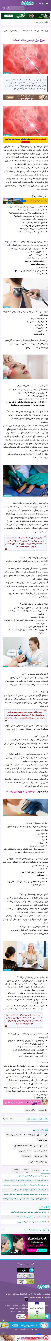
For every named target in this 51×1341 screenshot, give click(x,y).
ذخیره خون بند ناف (13, 1134)
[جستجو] (9, 8)
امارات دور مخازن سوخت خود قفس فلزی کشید (28, 1212)
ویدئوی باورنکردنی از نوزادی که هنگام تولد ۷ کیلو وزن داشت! (25, 1180)
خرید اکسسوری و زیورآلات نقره (35, 1134)
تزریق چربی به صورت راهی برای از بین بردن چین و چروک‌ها (25, 404)
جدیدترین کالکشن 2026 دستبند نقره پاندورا (30, 1145)
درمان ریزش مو (38, 270)
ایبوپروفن (28, 1040)
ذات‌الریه (41, 869)
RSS (12, 1311)
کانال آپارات (14, 1308)
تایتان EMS (26, 1156)
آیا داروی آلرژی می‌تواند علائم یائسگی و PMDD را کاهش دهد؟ (24, 1198)
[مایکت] (25, 1270)
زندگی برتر (20, 1311)
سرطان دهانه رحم (37, 318)
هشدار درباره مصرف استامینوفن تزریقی (31, 1221)
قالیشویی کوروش (40, 1151)
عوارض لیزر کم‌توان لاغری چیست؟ (20, 791)
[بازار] (25, 1281)
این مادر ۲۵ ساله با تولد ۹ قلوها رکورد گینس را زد (29, 1189)
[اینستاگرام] (24, 1318)
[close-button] (26, 1299)
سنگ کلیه (31, 258)
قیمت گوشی (42, 1140)
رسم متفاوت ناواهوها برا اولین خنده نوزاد (32, 1176)
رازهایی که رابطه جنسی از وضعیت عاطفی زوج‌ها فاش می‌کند (25, 1194)
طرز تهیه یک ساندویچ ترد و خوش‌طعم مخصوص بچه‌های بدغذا (24, 1185)
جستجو (15, 1305)
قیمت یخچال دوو (24, 1151)
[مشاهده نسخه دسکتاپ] (3, 8)
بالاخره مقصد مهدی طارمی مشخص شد (31, 1217)
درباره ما (7, 1305)
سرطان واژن (39, 324)
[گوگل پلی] (25, 1275)
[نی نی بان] (27, 3)
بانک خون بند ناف (40, 1156)
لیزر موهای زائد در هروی (38, 1161)
